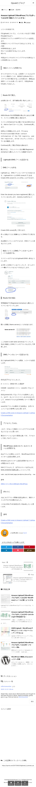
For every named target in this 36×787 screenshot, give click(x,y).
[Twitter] (6, 547)
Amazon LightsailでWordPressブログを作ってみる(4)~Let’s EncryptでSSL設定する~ (22, 614)
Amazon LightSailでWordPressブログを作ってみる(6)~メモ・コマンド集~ (22, 645)
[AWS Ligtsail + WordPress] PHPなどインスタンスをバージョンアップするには (22, 630)
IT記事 (12, 9)
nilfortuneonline (6, 686)
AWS (19, 9)
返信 (32, 701)
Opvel (25, 533)
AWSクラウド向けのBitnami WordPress (14, 484)
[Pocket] (18, 550)
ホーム (5, 9)
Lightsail (28, 22)
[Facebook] (18, 547)
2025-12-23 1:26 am (7, 689)
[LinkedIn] (6, 550)
